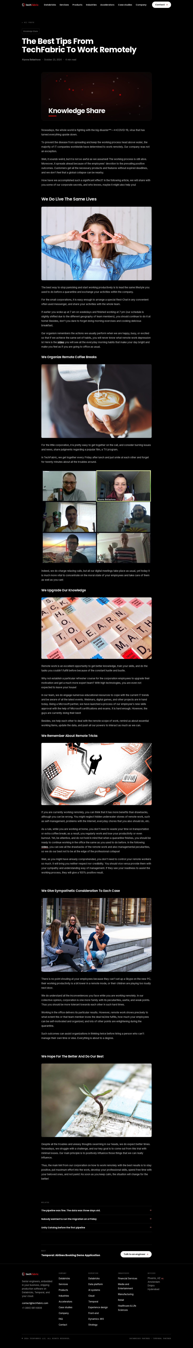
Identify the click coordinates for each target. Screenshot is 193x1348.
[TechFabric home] (30, 4)
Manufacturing (126, 1294)
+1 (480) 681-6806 (32, 1308)
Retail (121, 1300)
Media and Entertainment (125, 1286)
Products (77, 4)
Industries (91, 4)
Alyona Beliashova (31, 59)
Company (141, 4)
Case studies (125, 4)
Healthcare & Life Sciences (127, 1307)
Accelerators (107, 4)
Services (64, 4)
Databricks (50, 4)
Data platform (95, 1284)
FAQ (61, 1319)
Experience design (98, 1307)
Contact (63, 1324)
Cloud (91, 1295)
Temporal (93, 1301)
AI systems (94, 1290)
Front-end (93, 1313)
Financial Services (127, 1278)
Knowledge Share (30, 31)
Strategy (93, 1324)
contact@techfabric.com (35, 1303)
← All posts (28, 22)
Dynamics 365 (96, 1319)
